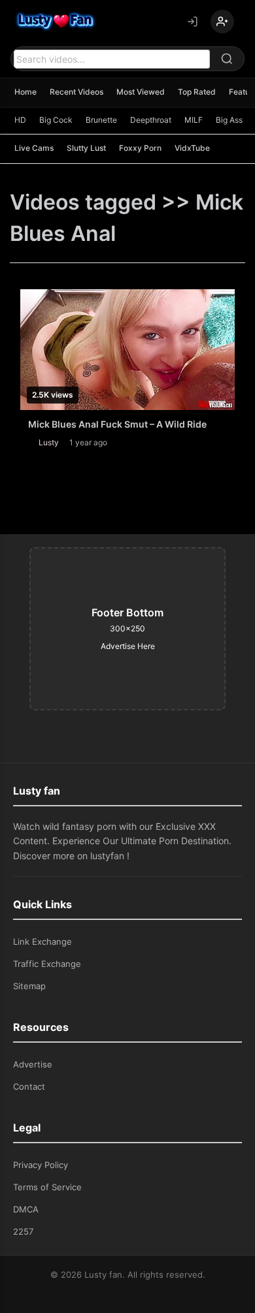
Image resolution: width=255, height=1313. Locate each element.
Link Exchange (42, 941)
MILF (193, 120)
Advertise (32, 1064)
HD (20, 120)
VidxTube (192, 148)
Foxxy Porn (140, 148)
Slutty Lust (86, 148)
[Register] (222, 21)
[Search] (227, 59)
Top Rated (197, 92)
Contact (29, 1086)
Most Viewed (140, 92)
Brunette (101, 120)
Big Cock (56, 120)
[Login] (192, 21)
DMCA (26, 1209)
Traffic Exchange (47, 963)
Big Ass (229, 120)
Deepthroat (150, 120)
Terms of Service (47, 1187)
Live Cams (34, 148)
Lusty (49, 442)
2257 (23, 1231)
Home (25, 92)
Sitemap (29, 986)
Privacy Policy (40, 1165)
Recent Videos (76, 92)
